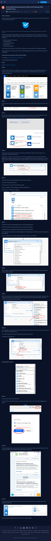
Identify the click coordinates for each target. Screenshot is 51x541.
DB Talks (21, 532)
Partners (25, 530)
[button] (49, 2)
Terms (18, 530)
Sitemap (9, 532)
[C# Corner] (5, 2)
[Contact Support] (36, 528)
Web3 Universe (31, 532)
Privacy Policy (14, 530)
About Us (4, 530)
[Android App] (30, 528)
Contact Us (9, 530)
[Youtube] (24, 528)
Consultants (35, 530)
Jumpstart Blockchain (45, 532)
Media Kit (22, 530)
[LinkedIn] (21, 528)
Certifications (4, 532)
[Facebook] (15, 528)
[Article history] (21, 11)
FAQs (48, 530)
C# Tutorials (30, 530)
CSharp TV (17, 532)
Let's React (25, 532)
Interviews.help (37, 532)
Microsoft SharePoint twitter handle (15, 57)
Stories (13, 532)
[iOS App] (33, 528)
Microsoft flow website (10, 64)
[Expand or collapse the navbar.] (1, 2)
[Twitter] (18, 528)
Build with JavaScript (25, 534)
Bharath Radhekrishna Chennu (13, 11)
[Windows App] (27, 528)
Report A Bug (43, 530)
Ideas (39, 530)
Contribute (44, 2)
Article (47, 11)
